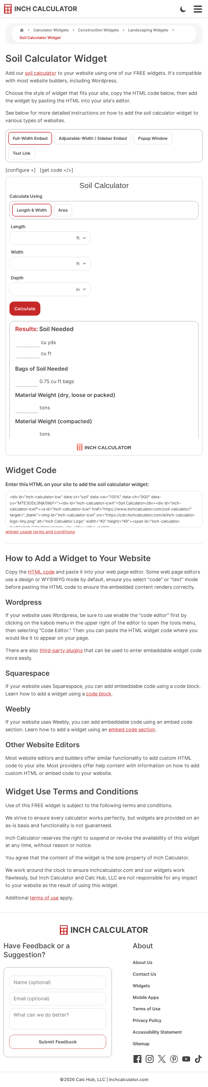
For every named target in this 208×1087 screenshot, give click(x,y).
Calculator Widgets (51, 30)
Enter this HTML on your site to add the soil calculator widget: (77, 484)
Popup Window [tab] (153, 138)
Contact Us (144, 974)
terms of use (44, 898)
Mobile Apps (146, 997)
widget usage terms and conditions (40, 531)
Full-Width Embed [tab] (30, 138)
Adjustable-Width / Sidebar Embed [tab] (93, 138)
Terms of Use (146, 1008)
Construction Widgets (98, 30)
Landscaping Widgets (148, 30)
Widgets (141, 985)
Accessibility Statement (157, 1032)
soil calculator (40, 73)
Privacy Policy (147, 1020)
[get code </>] (56, 170)
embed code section (132, 729)
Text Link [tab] (22, 153)
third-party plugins (61, 650)
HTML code (41, 572)
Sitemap (141, 1043)
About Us (142, 962)
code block (98, 694)
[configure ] (20, 170)
